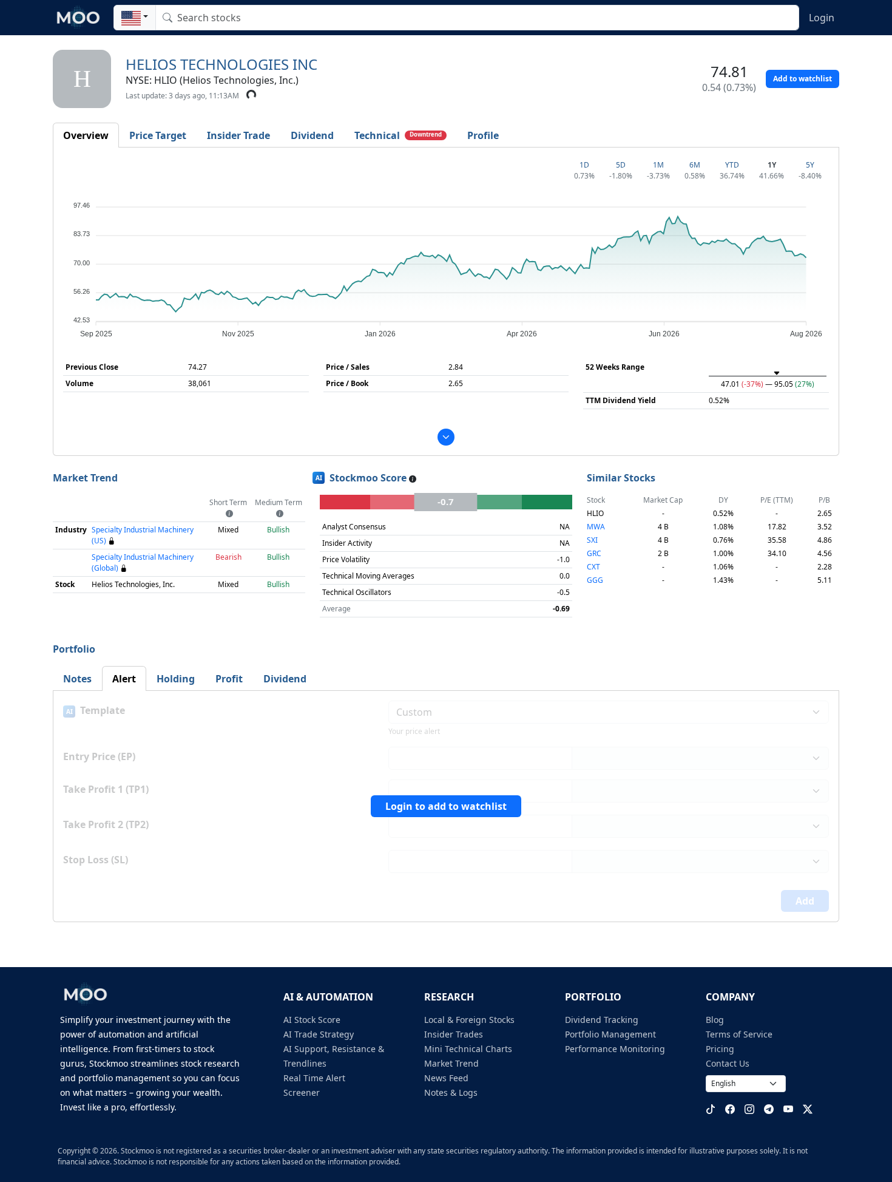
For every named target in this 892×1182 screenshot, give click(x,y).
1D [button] (584, 165)
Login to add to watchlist (446, 806)
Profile (483, 135)
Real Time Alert (314, 1078)
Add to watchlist (802, 78)
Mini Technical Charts (468, 1049)
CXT (593, 567)
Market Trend (451, 1063)
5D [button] (621, 165)
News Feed (446, 1078)
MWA (596, 526)
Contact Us (727, 1063)
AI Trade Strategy (318, 1034)
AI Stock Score (311, 1019)
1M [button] (658, 165)
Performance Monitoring (615, 1049)
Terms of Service (739, 1034)
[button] (134, 17)
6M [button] (694, 165)
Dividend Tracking (601, 1019)
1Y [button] (772, 165)
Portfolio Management (610, 1034)
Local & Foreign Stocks (469, 1019)
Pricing (720, 1049)
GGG (595, 580)
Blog (715, 1019)
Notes (77, 678)
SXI (592, 540)
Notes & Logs (451, 1092)
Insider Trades (453, 1034)
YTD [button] (732, 165)
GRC (594, 553)
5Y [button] (810, 165)
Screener (301, 1092)
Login (821, 17)
